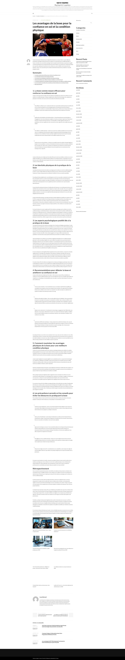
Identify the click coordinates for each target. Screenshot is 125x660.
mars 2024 (78, 174)
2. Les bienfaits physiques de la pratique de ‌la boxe (44, 76)
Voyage (77, 54)
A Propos (56, 658)
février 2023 (78, 207)
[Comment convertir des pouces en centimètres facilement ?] (63, 522)
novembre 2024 (79, 150)
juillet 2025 (78, 129)
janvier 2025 (78, 144)
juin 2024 (77, 165)
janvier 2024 (78, 180)
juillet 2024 (78, 162)
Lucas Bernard (28, 64)
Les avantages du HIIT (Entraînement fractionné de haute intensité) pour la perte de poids (53, 642)
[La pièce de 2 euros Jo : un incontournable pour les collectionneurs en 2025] (63, 578)
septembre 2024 (79, 156)
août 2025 (78, 126)
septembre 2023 (79, 192)
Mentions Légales (36, 658)
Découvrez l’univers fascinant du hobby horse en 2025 (83, 72)
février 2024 (78, 177)
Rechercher (78, 20)
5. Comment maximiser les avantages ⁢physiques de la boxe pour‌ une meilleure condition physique (53, 81)
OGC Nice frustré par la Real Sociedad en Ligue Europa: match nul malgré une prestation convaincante (54, 626)
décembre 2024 (79, 147)
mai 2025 (77, 135)
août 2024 (78, 159)
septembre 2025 (79, 123)
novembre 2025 (79, 117)
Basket (77, 36)
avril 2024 (78, 171)
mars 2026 (78, 105)
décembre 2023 (79, 183)
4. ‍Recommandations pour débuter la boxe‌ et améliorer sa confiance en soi (49, 79)
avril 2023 (78, 201)
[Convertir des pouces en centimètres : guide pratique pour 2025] (42, 541)
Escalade (77, 42)
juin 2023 (77, 195)
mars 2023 (78, 204)
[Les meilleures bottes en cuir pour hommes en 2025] (63, 559)
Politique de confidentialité (50, 658)
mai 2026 (77, 99)
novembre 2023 (79, 186)
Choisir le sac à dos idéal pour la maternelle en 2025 (84, 69)
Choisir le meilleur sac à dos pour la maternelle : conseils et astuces (82, 65)
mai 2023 (77, 198)
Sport (77, 51)
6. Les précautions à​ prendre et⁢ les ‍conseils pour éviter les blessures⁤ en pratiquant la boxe (51, 82)
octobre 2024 (78, 153)
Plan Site (43, 658)
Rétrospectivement (38, 84)
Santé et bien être (79, 48)
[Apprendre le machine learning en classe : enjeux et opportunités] (42, 522)
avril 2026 (78, 102)
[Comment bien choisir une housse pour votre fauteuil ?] (42, 578)
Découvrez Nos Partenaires (81, 211)
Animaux (77, 33)
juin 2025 (77, 132)
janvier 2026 (78, 111)
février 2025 (78, 141)
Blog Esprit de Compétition (62, 5)
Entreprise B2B (79, 39)
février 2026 (78, 108)
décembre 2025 (79, 114)
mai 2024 (77, 168)
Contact (40, 658)
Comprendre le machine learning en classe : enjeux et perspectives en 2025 (84, 62)
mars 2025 (78, 138)
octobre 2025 (78, 120)
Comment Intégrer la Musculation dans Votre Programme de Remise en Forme (52, 634)
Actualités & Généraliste (35, 628)
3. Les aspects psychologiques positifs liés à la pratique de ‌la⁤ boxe (47, 78)
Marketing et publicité (80, 45)
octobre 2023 (78, 189)
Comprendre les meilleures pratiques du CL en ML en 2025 (84, 76)
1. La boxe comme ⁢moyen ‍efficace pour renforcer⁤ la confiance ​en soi (47, 75)
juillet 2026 (78, 93)
